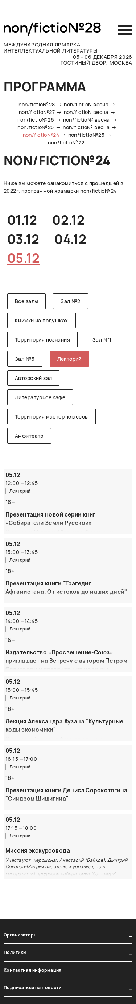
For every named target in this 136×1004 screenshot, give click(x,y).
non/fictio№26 (35, 119)
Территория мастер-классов (51, 416)
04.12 (70, 239)
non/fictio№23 (86, 134)
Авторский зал (33, 378)
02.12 (68, 220)
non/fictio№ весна (86, 119)
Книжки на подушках (41, 320)
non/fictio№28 (36, 104)
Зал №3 (25, 358)
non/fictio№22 (66, 142)
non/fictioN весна (86, 104)
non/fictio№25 (35, 127)
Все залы (26, 301)
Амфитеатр (29, 435)
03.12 (23, 239)
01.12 (22, 220)
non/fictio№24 (41, 134)
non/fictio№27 (37, 112)
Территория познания (42, 339)
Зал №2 (71, 301)
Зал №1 (102, 339)
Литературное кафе (40, 397)
